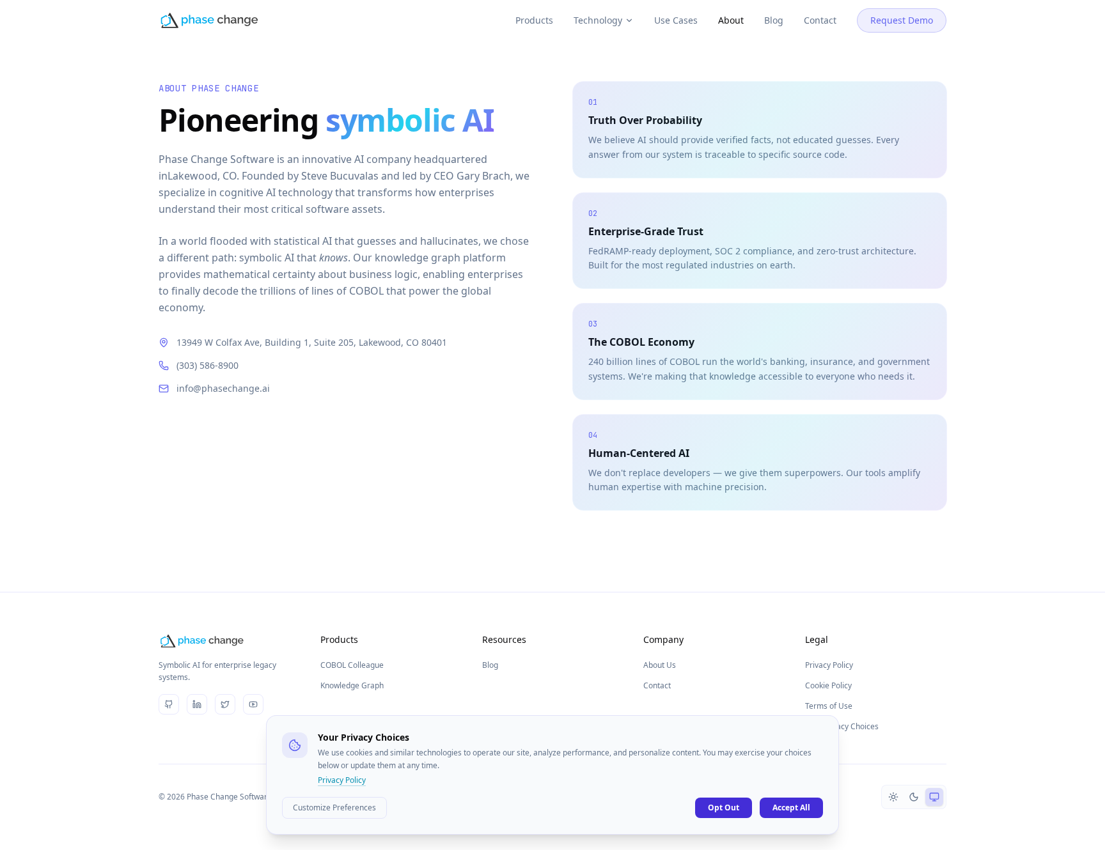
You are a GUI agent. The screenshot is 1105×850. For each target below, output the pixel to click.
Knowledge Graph (352, 685)
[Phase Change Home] (209, 20)
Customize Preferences (334, 807)
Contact (820, 20)
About (731, 20)
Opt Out (723, 807)
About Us (659, 665)
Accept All (791, 807)
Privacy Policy (829, 665)
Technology (598, 20)
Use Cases (676, 20)
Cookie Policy (828, 685)
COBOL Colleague (352, 665)
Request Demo (901, 20)
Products (534, 20)
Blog (773, 20)
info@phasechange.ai (223, 388)
